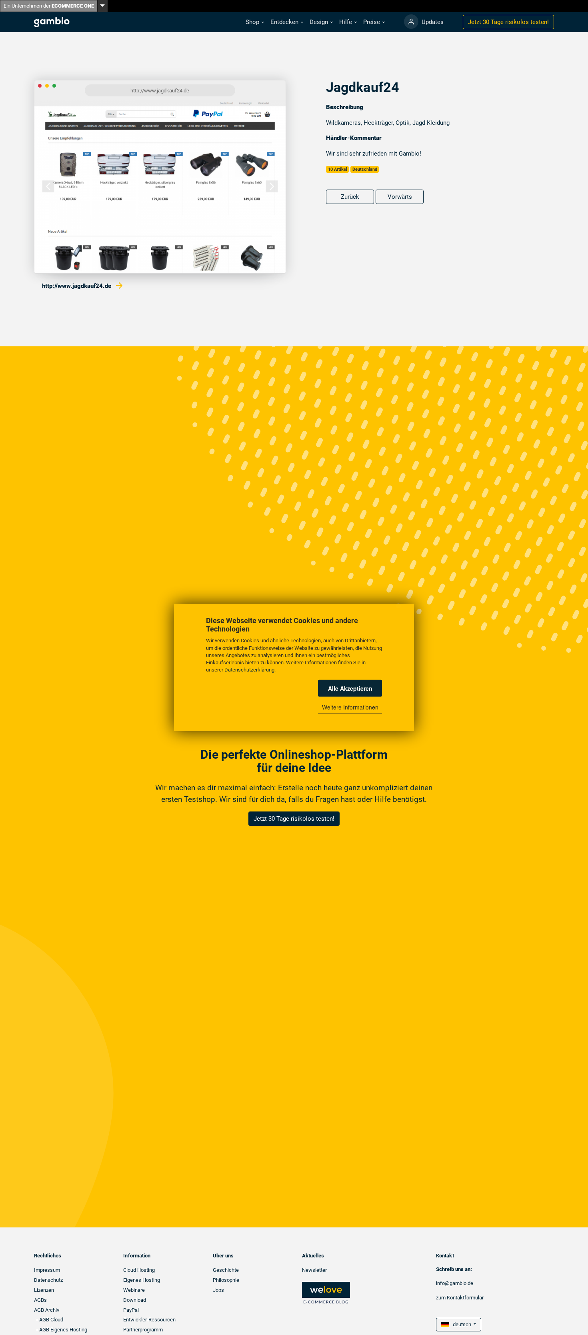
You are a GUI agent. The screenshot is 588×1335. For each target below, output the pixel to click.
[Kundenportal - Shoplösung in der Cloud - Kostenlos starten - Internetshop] (411, 21)
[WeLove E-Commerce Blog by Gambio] (326, 1292)
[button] (254, 22)
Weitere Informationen (350, 707)
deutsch (460, 1324)
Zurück (350, 196)
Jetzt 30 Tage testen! (508, 22)
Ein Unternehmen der (49, 6)
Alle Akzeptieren (350, 688)
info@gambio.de (454, 1283)
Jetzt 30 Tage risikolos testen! (294, 818)
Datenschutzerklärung (249, 670)
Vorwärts (400, 196)
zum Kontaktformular (460, 1298)
